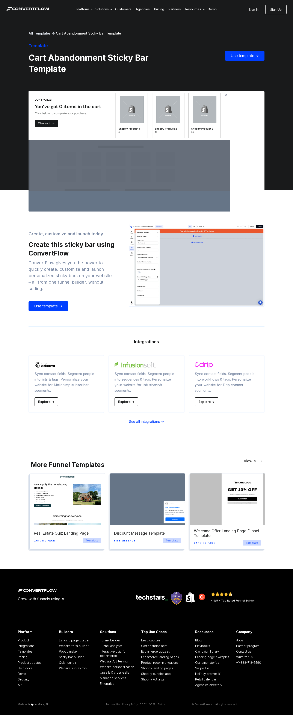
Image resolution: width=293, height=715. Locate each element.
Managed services (113, 678)
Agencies (143, 9)
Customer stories (207, 662)
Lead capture (150, 640)
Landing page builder (74, 640)
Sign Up (276, 10)
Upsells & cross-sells (114, 672)
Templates (25, 651)
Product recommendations (159, 662)
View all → (253, 461)
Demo (212, 9)
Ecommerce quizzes (155, 651)
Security (23, 679)
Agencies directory (208, 685)
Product (23, 640)
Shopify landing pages (157, 668)
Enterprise (107, 683)
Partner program (247, 646)
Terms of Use (113, 704)
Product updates (29, 662)
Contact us (243, 651)
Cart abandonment (154, 646)
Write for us (244, 657)
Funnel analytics (111, 646)
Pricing (159, 9)
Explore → (46, 402)
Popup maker (68, 651)
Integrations (26, 646)
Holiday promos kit (208, 674)
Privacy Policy (130, 704)
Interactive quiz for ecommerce (113, 654)
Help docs (25, 668)
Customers (123, 9)
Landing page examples (212, 657)
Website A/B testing (114, 661)
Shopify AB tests (152, 679)
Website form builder (74, 646)
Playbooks (202, 646)
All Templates (40, 33)
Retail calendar (205, 679)
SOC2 (143, 704)
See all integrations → (146, 421)
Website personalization (117, 667)
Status (161, 704)
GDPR (152, 704)
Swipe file (202, 668)
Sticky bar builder (71, 657)
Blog (198, 640)
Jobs (239, 640)
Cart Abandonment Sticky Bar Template (88, 33)
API (20, 685)
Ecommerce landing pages (160, 657)
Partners (174, 9)
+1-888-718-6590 (248, 662)
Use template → (245, 55)
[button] (83, 9)
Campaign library (207, 651)
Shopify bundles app (156, 674)
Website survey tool (73, 668)
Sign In (253, 10)
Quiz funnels (68, 662)
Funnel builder (110, 640)
